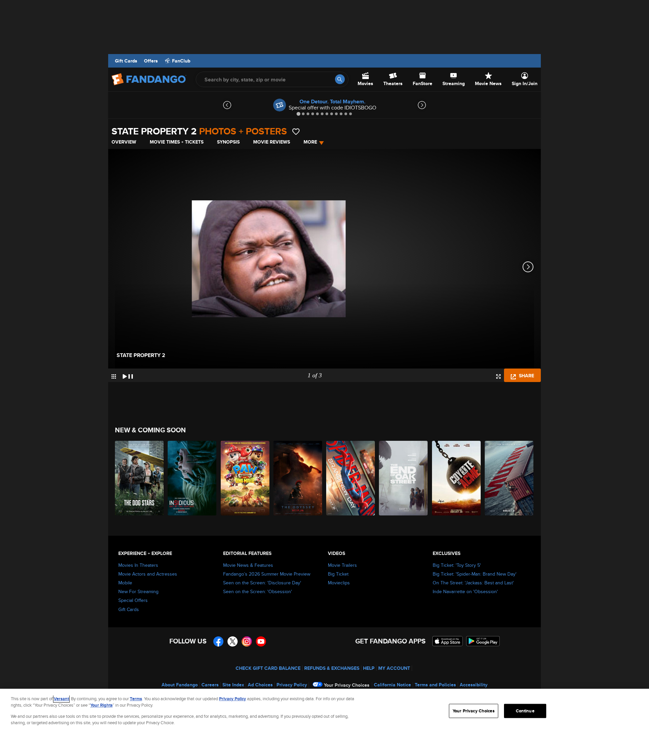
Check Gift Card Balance (268, 668)
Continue (525, 711)
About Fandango (180, 684)
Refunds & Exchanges (331, 668)
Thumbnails (114, 376)
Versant (61, 698)
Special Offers (133, 600)
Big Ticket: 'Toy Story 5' (457, 565)
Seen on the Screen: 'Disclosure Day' (262, 582)
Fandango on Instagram (247, 641)
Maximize (498, 376)
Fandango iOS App (447, 641)
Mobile (125, 582)
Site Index (233, 684)
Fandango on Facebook (218, 641)
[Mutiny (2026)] (509, 478)
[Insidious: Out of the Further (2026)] (192, 478)
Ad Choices (260, 684)
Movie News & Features (248, 565)
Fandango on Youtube (261, 641)
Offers (151, 61)
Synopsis (228, 141)
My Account (394, 668)
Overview (124, 141)
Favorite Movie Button (296, 131)
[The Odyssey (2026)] (298, 478)
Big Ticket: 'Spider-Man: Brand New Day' (474, 574)
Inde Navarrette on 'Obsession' (465, 591)
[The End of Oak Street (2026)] (403, 478)
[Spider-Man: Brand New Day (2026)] (351, 478)
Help (369, 668)
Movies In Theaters (138, 565)
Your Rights (101, 705)
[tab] (298, 114)
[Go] (340, 79)
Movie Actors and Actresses (147, 574)
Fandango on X (232, 641)
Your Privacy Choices (346, 685)
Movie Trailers (342, 565)
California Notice (392, 684)
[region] (324, 711)
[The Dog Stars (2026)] (139, 478)
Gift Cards (126, 61)
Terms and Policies (435, 684)
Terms (136, 698)
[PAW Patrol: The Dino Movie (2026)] (245, 478)
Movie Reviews (271, 141)
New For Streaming (138, 591)
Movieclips (339, 582)
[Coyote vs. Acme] (456, 478)
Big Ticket (338, 574)
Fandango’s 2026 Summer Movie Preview (266, 574)
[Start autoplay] (128, 375)
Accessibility (473, 684)
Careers (210, 684)
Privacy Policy (292, 684)
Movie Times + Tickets (176, 141)
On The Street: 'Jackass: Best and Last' (473, 582)
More (310, 141)
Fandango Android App (483, 641)
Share (526, 375)
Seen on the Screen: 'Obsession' (257, 591)
